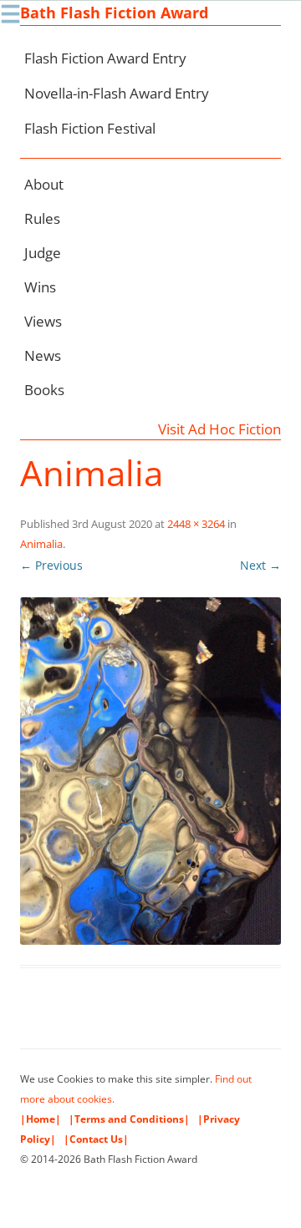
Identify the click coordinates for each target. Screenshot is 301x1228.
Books (44, 389)
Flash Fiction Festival (90, 128)
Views (43, 321)
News (42, 355)
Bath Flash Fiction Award (114, 12)
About (44, 184)
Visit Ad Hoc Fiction (219, 429)
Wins (40, 287)
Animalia (41, 543)
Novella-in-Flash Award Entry (116, 93)
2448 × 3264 (196, 523)
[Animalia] (150, 771)
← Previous (51, 565)
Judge (42, 252)
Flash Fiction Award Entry (105, 58)
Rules (42, 218)
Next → (260, 565)
